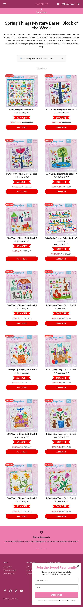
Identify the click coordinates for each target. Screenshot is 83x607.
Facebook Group (23, 541)
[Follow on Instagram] (10, 590)
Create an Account (8, 573)
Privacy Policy (7, 567)
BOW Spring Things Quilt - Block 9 (22, 238)
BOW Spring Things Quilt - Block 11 (21, 174)
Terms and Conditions (9, 570)
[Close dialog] (78, 566)
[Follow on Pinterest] (15, 590)
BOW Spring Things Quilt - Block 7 (61, 305)
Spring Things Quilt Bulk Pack (22, 109)
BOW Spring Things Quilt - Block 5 (61, 369)
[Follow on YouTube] (21, 590)
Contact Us (30, 570)
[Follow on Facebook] (4, 590)
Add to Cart (22, 127)
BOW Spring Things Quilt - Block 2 (22, 498)
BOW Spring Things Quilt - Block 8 (22, 305)
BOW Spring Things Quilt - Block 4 (22, 434)
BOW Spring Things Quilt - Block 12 (61, 109)
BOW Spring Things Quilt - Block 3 (61, 434)
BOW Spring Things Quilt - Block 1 (61, 498)
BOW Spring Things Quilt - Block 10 (61, 174)
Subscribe (56, 594)
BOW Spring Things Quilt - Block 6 (22, 369)
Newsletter (30, 573)
